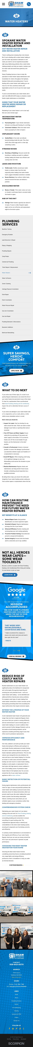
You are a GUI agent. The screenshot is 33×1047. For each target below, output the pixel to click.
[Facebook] (9, 1028)
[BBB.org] (23, 1028)
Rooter (16, 1004)
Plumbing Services (16, 1001)
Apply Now (15, 370)
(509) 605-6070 (12, 96)
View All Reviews (15, 656)
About (16, 997)
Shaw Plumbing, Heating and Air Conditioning (17, 403)
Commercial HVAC (16, 1014)
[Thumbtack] (16, 1028)
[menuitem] (16, 230)
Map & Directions (16, 977)
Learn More (8, 575)
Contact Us (16, 1020)
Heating (16, 1011)
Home (16, 994)
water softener (16, 775)
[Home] (16, 4)
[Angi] (20, 1028)
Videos (16, 1017)
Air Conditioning (16, 1007)
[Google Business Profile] (13, 1028)
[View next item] (18, 650)
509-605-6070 (16, 964)
